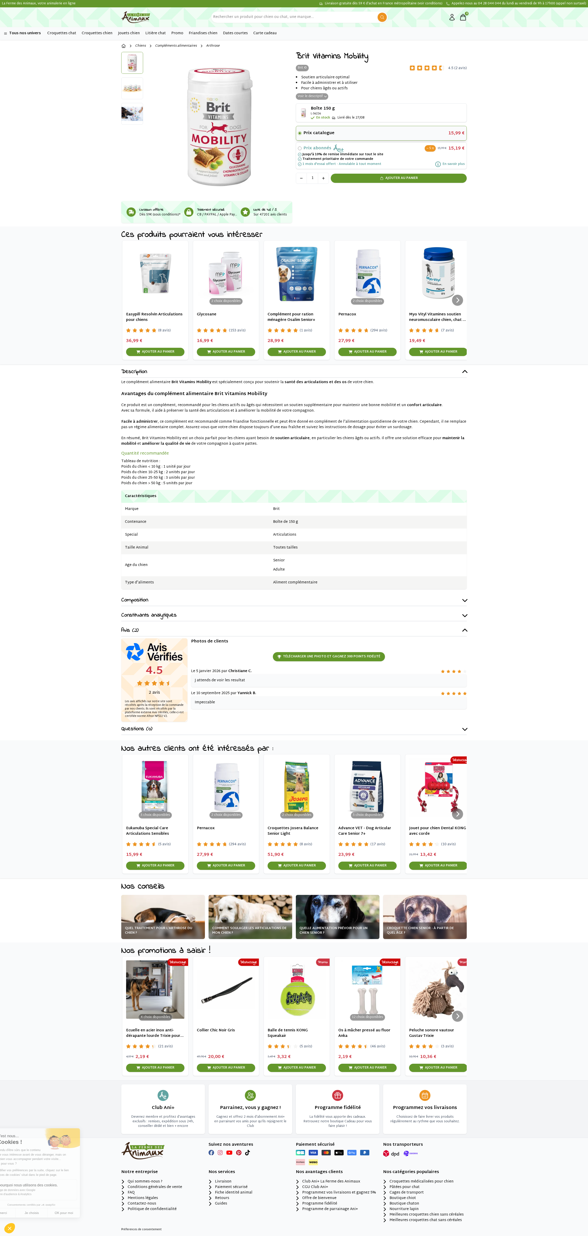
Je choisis (53, 1213)
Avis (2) (130, 630)
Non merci (20, 1213)
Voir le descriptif (310, 96)
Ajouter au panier (401, 178)
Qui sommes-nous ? (145, 1182)
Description (134, 372)
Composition (134, 600)
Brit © (302, 68)
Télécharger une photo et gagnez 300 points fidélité (331, 656)
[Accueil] (123, 46)
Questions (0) (136, 729)
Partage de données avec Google (35, 1190)
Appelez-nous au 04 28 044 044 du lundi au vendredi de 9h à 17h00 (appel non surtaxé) (519, 3)
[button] (9, 1228)
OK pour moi (85, 1213)
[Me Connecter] (452, 17)
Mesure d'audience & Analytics (33, 1194)
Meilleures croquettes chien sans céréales (427, 1215)
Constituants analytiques (149, 615)
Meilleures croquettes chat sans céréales (426, 1220)
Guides (221, 1204)
